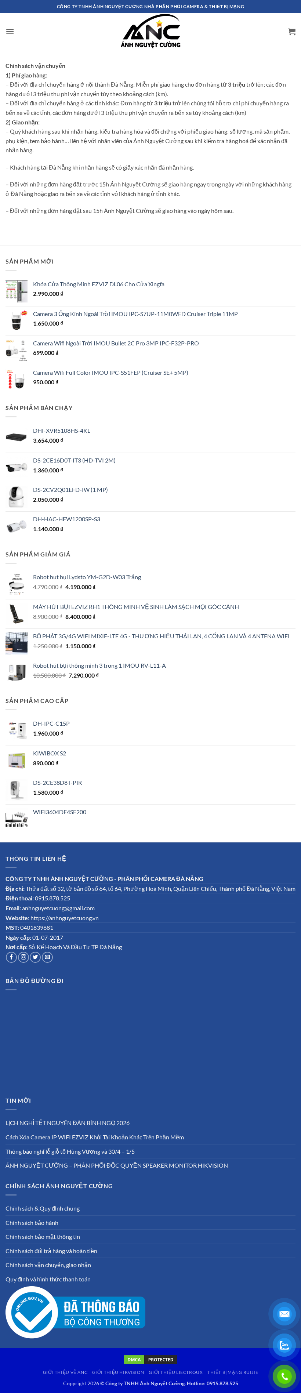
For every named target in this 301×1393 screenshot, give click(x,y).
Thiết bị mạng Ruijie (232, 1372)
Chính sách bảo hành (32, 1222)
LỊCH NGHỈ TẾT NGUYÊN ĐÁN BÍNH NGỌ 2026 (68, 1122)
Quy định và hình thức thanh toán (48, 1279)
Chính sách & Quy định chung (43, 1208)
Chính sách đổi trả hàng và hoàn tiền (51, 1250)
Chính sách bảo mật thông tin (43, 1236)
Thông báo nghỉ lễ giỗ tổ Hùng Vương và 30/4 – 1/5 (70, 1151)
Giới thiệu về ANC (65, 1372)
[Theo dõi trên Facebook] (11, 957)
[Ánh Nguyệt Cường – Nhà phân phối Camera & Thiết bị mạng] (150, 31)
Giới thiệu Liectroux (176, 1372)
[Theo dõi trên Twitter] (35, 957)
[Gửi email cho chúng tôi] (47, 957)
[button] (10, 31)
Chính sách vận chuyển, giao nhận (48, 1264)
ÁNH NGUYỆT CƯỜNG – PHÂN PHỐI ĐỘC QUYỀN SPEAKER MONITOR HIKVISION (117, 1165)
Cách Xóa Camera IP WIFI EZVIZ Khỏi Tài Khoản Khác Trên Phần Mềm (95, 1136)
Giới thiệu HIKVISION (118, 1372)
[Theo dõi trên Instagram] (23, 957)
